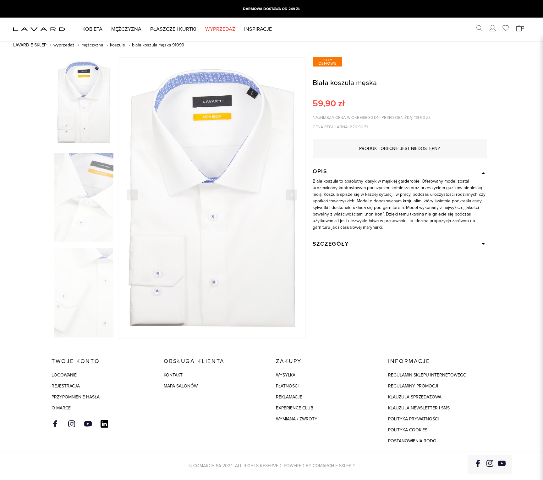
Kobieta (92, 29)
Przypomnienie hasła (76, 397)
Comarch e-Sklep (332, 465)
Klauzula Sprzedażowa (415, 397)
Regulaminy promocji (413, 386)
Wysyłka (285, 375)
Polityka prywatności (413, 419)
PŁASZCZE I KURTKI (173, 29)
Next (291, 194)
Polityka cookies (407, 430)
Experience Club (294, 408)
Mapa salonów (181, 386)
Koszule (117, 45)
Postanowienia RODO (412, 441)
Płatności (287, 386)
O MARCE (61, 408)
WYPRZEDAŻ (220, 29)
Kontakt (173, 375)
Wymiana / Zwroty (296, 419)
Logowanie (64, 375)
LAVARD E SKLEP (30, 45)
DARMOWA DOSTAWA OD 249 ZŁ (271, 9)
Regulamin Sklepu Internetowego (427, 375)
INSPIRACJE (258, 29)
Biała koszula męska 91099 (158, 45)
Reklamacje (289, 397)
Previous (132, 194)
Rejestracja (66, 386)
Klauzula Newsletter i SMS (419, 408)
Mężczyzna (126, 29)
